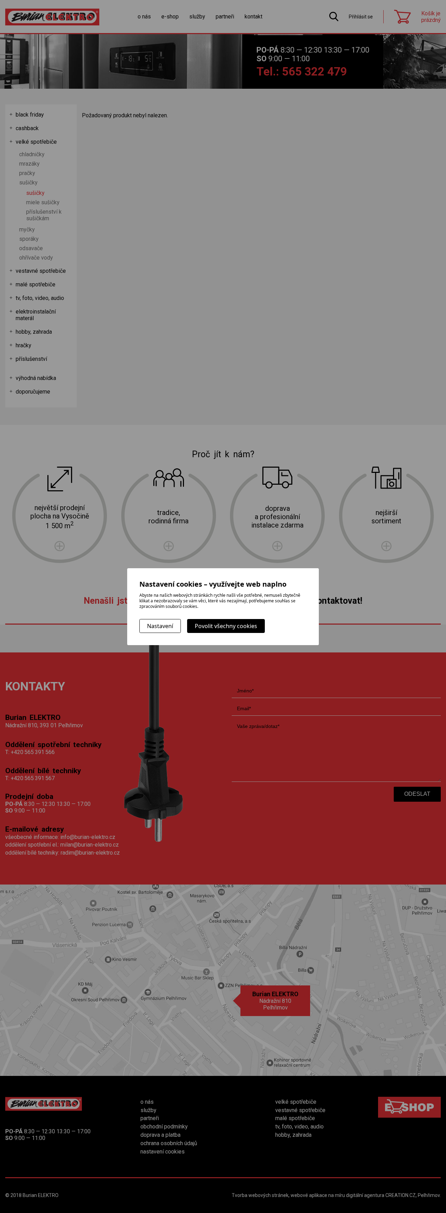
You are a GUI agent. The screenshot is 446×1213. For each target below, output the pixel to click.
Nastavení (160, 626)
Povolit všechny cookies (226, 626)
